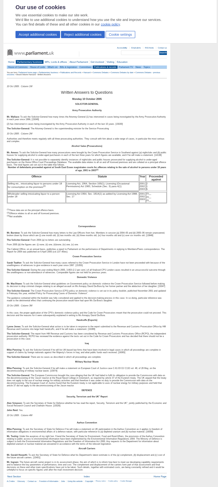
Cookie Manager (126, 481)
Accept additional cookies (38, 34)
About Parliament (78, 62)
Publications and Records (70, 72)
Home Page (160, 476)
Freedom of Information (48, 481)
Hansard (87, 72)
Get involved (97, 62)
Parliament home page (27, 72)
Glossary (21, 481)
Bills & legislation (68, 67)
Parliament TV (126, 67)
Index (87, 476)
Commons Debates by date (122, 72)
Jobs (63, 481)
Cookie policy (113, 481)
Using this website (75, 481)
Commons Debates (101, 72)
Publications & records (105, 67)
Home (11, 62)
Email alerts (136, 48)
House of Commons (18, 67)
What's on (52, 67)
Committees (85, 67)
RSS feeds (149, 48)
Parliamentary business (29, 62)
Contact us (162, 48)
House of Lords (37, 67)
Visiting (110, 62)
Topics (147, 67)
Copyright (89, 481)
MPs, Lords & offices (56, 62)
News (138, 67)
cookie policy (110, 24)
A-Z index (11, 481)
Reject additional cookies (83, 34)
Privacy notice (101, 481)
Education (122, 62)
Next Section (14, 476)
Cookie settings (120, 34)
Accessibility (122, 48)
